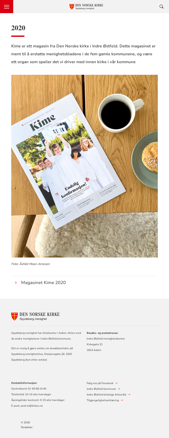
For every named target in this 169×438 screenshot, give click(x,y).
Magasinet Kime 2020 (43, 283)
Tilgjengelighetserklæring (103, 400)
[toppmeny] (6, 6)
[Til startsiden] (35, 315)
